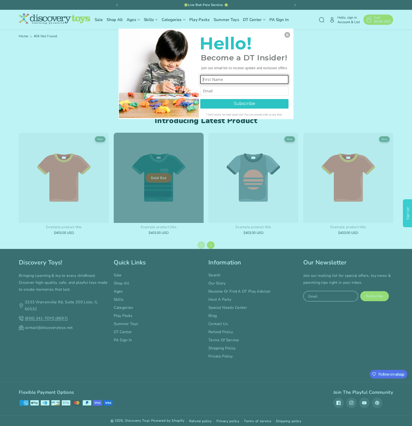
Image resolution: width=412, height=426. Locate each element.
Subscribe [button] (244, 103)
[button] (287, 35)
